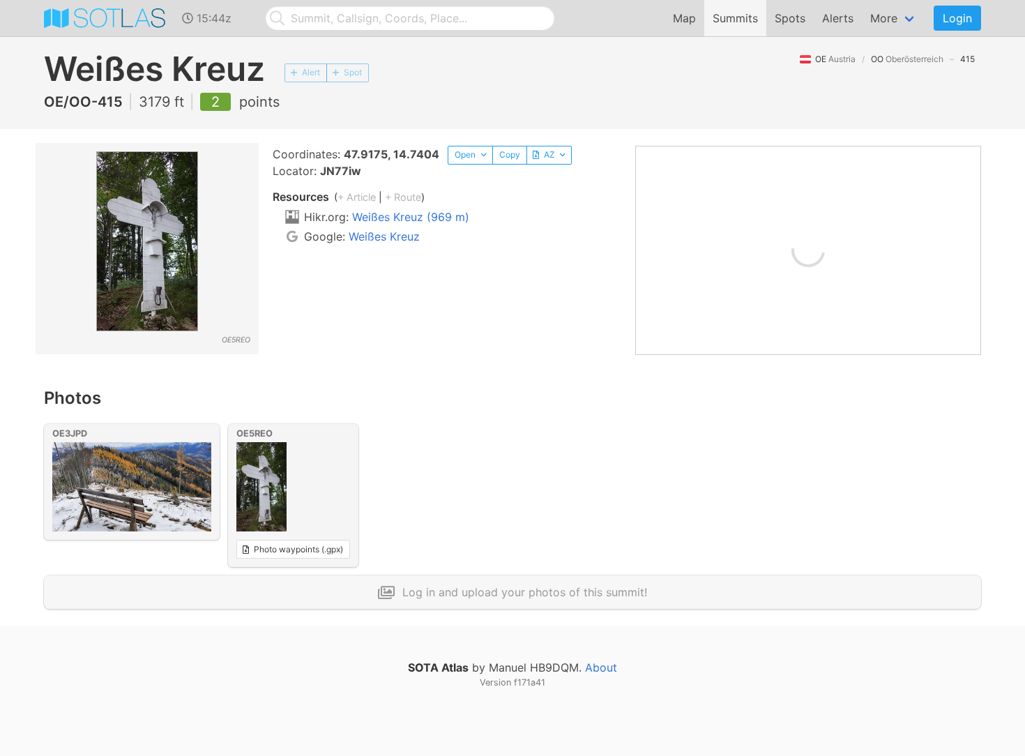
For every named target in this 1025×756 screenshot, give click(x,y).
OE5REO (254, 433)
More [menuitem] (883, 18)
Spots (790, 18)
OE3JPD (69, 433)
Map (684, 18)
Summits (735, 18)
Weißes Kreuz (384, 236)
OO (907, 59)
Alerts (837, 18)
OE (835, 59)
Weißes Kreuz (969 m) (410, 217)
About (601, 667)
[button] (470, 155)
